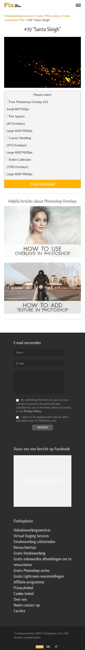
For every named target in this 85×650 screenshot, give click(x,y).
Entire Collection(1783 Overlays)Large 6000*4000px (19, 167)
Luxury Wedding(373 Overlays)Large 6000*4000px (19, 145)
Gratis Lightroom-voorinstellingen (39, 576)
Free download (42, 184)
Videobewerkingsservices (32, 530)
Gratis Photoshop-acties (32, 571)
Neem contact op (27, 605)
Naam (19, 352)
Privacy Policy (32, 411)
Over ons (20, 599)
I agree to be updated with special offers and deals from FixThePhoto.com (42, 418)
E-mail (20, 363)
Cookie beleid (24, 594)
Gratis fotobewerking (29, 553)
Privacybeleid (23, 588)
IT (56, 646)
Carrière (19, 611)
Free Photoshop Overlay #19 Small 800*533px (27, 105)
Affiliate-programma (29, 582)
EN (39, 646)
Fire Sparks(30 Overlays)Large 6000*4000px (19, 124)
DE (48, 646)
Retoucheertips (25, 548)
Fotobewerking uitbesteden (34, 542)
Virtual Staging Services (31, 536)
